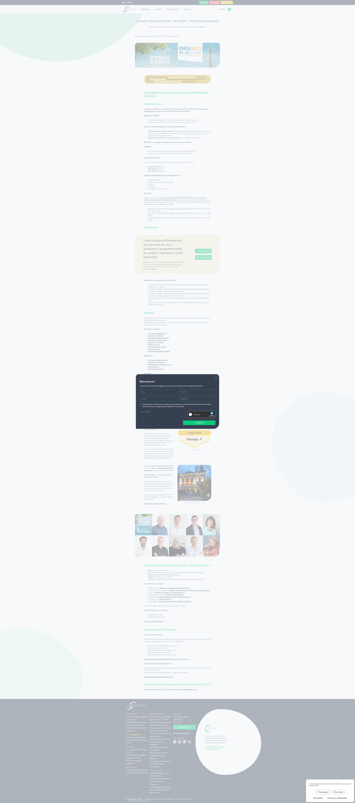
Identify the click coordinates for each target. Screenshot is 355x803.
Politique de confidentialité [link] (337, 798)
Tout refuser (338, 792)
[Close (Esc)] (216, 377)
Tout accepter (323, 792)
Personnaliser (318, 798)
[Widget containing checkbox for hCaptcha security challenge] (201, 414)
